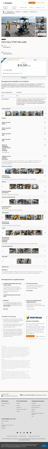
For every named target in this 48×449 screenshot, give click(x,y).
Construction (34, 403)
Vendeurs (18, 405)
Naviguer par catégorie (5, 7)
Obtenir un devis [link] (30, 336)
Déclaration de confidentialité (12, 436)
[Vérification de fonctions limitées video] (45, 176)
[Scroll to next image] (45, 113)
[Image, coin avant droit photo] (45, 139)
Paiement (18, 411)
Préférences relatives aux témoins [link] (34, 436)
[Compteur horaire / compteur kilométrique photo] (45, 156)
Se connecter (32, 2)
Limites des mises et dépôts (21, 409)
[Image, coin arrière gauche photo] (45, 128)
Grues (33, 416)
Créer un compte (40, 2)
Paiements (5, 309)
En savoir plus (42, 336)
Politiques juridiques (22, 436)
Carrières (3, 405)
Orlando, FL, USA (18, 73)
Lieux (2, 423)
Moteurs (33, 411)
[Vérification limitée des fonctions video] (45, 191)
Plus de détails (29, 290)
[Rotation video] (45, 118)
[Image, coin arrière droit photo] (45, 134)
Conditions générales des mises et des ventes (11, 295)
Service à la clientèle (5, 421)
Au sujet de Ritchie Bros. (5, 403)
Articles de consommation (36, 405)
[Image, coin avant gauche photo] (45, 122)
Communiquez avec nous (40, 395)
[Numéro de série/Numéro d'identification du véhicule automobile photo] (45, 145)
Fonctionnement (23, 7)
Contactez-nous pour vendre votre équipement (7, 426)
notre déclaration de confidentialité (13, 446)
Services (31, 7)
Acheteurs (18, 403)
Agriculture (33, 409)
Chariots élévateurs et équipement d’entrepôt (38, 414)
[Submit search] (25, 2)
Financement (38, 7)
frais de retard (6, 305)
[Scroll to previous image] (2, 113)
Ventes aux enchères (14, 7)
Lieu (43, 7)
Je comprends (44, 445)
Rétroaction (3, 428)
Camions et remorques (35, 407)
